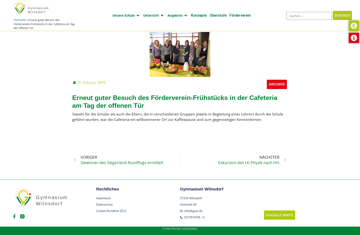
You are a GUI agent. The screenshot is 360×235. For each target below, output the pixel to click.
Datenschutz (104, 204)
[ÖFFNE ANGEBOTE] (185, 15)
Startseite (20, 20)
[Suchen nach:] (309, 16)
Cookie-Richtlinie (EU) (111, 211)
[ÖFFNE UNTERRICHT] (162, 15)
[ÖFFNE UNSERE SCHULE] (138, 15)
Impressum (103, 198)
